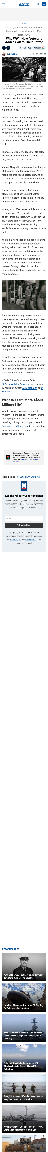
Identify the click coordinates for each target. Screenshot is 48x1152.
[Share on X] (25, 48)
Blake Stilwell (13, 54)
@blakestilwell (29, 387)
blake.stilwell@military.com (16, 384)
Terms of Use (15, 539)
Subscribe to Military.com (15, 426)
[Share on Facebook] (21, 48)
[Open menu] (3, 4)
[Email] (30, 48)
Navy (24, 23)
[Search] (38, 4)
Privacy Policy (31, 539)
